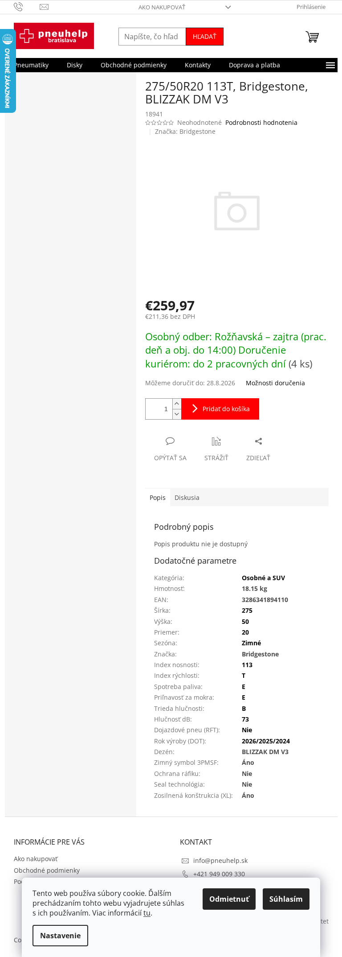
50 (245, 621)
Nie (247, 730)
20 (245, 632)
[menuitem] (31, 65)
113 (247, 664)
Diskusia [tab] (187, 497)
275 (247, 610)
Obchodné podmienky (47, 870)
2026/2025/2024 (266, 741)
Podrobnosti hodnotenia (261, 122)
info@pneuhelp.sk (220, 860)
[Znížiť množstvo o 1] (176, 414)
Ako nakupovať (161, 7)
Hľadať (204, 36)
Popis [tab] (158, 497)
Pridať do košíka (226, 408)
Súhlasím (286, 899)
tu (147, 913)
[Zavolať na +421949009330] (27, 6)
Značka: (185, 131)
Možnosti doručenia (275, 383)
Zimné (251, 643)
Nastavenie (60, 935)
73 (245, 719)
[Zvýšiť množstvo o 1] (176, 404)
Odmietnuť (229, 899)
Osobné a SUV (263, 577)
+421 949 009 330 (219, 874)
